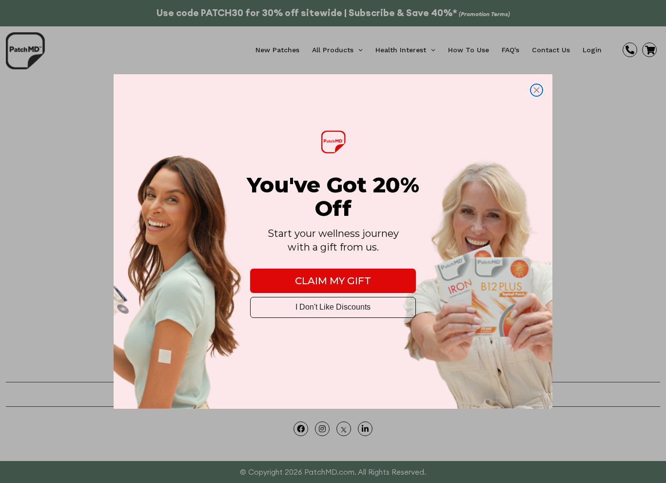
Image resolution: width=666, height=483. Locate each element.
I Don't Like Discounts (333, 307)
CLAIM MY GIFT (333, 281)
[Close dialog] (536, 90)
